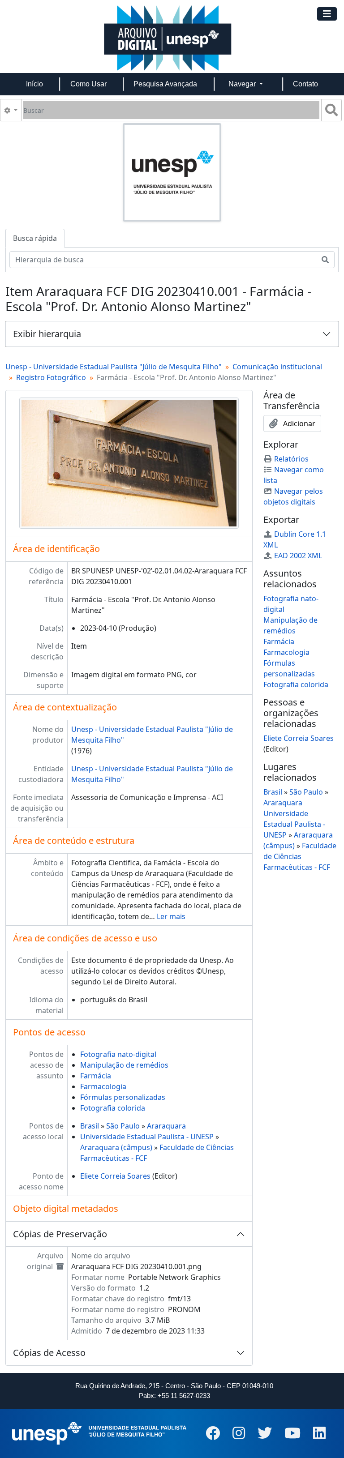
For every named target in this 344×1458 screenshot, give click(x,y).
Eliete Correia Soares (115, 1176)
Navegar (243, 84)
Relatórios (291, 459)
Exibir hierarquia (47, 334)
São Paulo (123, 1126)
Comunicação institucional (277, 367)
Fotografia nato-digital (118, 1054)
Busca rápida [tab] (35, 238)
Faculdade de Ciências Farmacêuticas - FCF (299, 856)
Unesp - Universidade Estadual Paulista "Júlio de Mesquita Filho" (113, 367)
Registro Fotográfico (51, 377)
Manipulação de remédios (124, 1065)
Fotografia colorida (112, 1108)
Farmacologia (103, 1086)
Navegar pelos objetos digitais (293, 496)
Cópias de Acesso (49, 1353)
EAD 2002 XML (298, 555)
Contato (305, 84)
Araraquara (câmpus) (116, 1147)
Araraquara (166, 1126)
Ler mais (171, 916)
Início (34, 84)
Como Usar (88, 84)
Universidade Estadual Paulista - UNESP (147, 1137)
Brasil (89, 1126)
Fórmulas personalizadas (122, 1097)
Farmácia (95, 1076)
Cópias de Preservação (60, 1234)
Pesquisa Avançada (165, 84)
